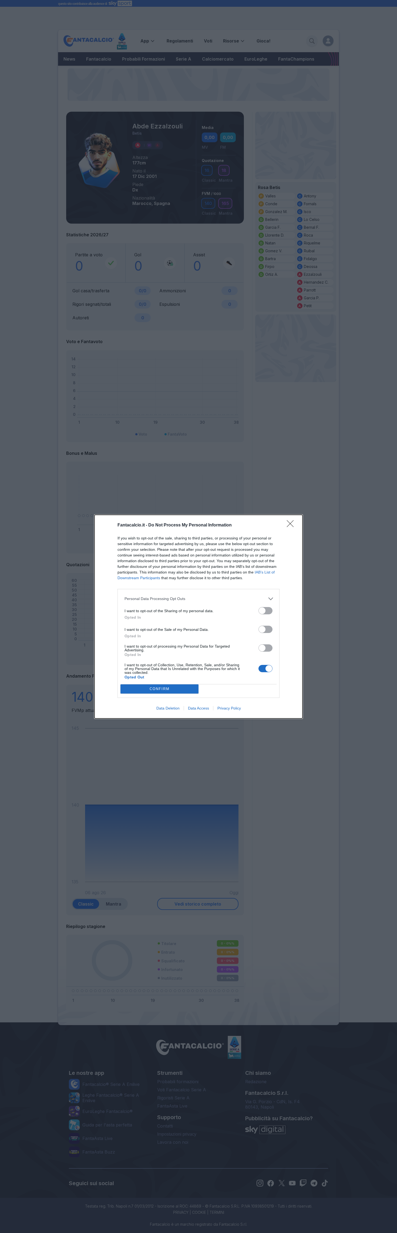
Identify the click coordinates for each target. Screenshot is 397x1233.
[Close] (292, 525)
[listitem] (198, 599)
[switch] (265, 610)
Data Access (198, 708)
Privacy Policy (229, 708)
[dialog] (198, 616)
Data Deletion (168, 708)
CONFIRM (160, 689)
